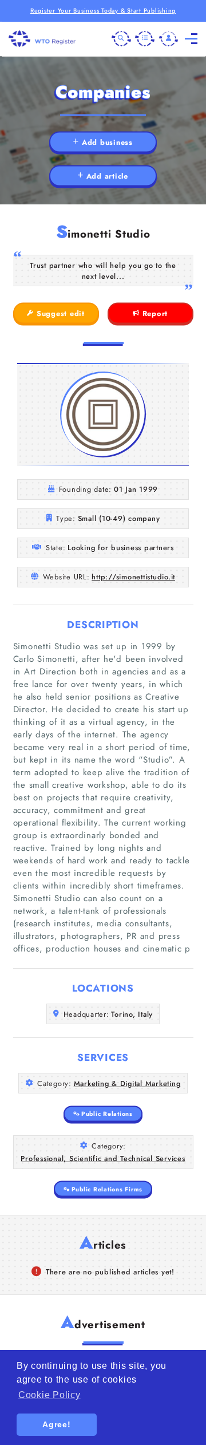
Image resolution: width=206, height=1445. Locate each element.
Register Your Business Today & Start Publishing (103, 10)
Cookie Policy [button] (49, 1395)
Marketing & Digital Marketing (127, 1083)
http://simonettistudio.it (133, 576)
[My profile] (169, 39)
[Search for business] (121, 39)
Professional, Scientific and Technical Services (103, 1158)
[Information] (144, 39)
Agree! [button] (56, 1424)
